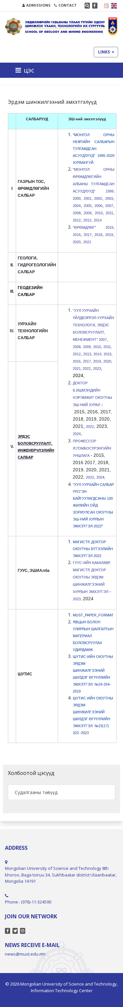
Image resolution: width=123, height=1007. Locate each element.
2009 (88, 213)
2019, (97, 361)
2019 (109, 235)
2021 (87, 242)
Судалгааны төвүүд (36, 792)
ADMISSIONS (38, 5)
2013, (87, 354)
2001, (88, 198)
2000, (77, 198)
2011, (107, 347)
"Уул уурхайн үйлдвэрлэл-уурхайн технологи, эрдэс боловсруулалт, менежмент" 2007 (93, 325)
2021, (78, 368)
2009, (87, 347)
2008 (77, 213)
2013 (87, 220)
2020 (77, 242)
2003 (109, 198)
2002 (98, 198)
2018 (98, 235)
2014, (97, 354)
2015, (108, 354)
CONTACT (67, 5)
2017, (87, 361)
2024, (101, 477)
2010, (97, 347)
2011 (109, 213)
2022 (87, 368)
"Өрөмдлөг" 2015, (93, 227)
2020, (107, 361)
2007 (109, 206)
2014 (98, 220)
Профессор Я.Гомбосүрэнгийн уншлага (92, 448)
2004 (77, 206)
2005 (88, 206)
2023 (97, 368)
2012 (77, 220)
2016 (77, 235)
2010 (99, 213)
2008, (77, 347)
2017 (88, 235)
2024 (77, 434)
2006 (98, 206)
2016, (77, 361)
